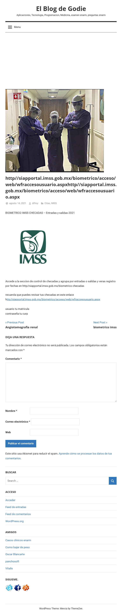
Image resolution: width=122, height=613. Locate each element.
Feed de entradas (15, 507)
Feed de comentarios (18, 514)
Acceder (10, 500)
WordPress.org (14, 521)
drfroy (35, 203)
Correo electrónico (17, 421)
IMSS (54, 203)
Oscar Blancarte (15, 554)
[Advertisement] (61, 60)
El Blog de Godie (61, 8)
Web (8, 432)
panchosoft (12, 561)
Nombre (11, 410)
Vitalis (9, 568)
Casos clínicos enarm (18, 540)
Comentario (13, 358)
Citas (47, 203)
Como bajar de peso (17, 547)
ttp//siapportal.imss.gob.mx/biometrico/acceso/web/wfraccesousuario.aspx (53, 299)
